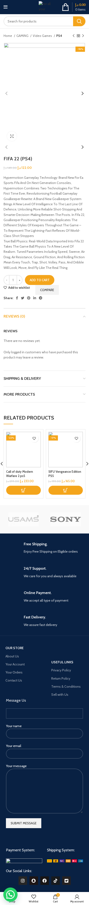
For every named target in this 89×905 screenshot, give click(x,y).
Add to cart (40, 280)
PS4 (59, 36)
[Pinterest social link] (29, 298)
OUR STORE (14, 648)
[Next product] (83, 36)
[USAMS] (23, 519)
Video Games (43, 36)
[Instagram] (23, 880)
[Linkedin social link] (34, 298)
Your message (16, 766)
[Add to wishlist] (34, 438)
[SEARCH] (79, 21)
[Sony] (66, 519)
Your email (13, 746)
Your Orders (14, 672)
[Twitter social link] (22, 298)
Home (8, 36)
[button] (23, 490)
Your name (14, 726)
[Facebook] (44, 880)
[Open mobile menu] (5, 7)
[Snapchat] (33, 880)
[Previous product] (73, 36)
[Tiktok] (55, 880)
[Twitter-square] (66, 880)
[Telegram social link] (40, 298)
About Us (12, 656)
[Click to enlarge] (12, 136)
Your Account (15, 664)
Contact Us (13, 680)
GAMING (22, 36)
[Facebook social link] (16, 298)
